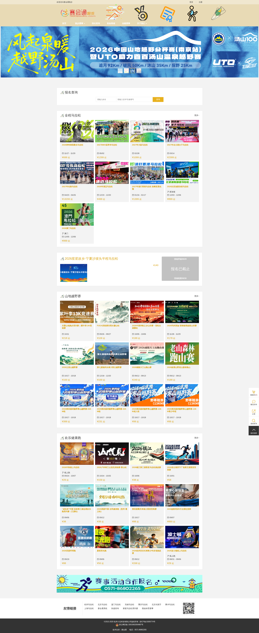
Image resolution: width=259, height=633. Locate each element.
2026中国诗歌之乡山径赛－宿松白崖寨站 (146, 327)
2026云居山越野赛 (70, 367)
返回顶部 (254, 433)
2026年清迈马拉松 (105, 186)
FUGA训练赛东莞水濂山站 (108, 326)
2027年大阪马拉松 (140, 145)
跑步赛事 (79, 23)
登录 (191, 2)
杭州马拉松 (89, 604)
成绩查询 (254, 424)
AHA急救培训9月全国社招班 (179, 509)
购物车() (253, 395)
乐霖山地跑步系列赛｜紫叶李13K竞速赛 (77, 327)
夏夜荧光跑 (101, 551)
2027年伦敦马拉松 (70, 186)
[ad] (129, 592)
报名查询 (96, 23)
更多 (196, 115)
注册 (200, 2)
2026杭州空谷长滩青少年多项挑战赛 (146, 552)
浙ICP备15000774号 (147, 622)
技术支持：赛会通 (120, 630)
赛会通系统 (102, 608)
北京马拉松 (102, 604)
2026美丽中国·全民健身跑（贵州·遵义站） (112, 510)
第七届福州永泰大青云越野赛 (109, 367)
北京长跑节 (156, 604)
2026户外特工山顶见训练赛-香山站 (112, 467)
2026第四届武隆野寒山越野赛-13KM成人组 (146, 410)
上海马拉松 (89, 608)
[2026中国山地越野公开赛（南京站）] (129, 51)
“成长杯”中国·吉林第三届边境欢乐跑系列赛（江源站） (76, 510)
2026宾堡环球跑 (69, 551)
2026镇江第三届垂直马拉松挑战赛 (146, 467)
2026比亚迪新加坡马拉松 (177, 186)
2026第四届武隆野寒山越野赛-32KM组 (111, 410)
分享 (253, 414)
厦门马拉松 (116, 604)
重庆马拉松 (143, 604)
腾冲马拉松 (170, 604)
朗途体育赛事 (147, 608)
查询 (158, 99)
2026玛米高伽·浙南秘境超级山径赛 (182, 326)
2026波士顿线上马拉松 (177, 551)
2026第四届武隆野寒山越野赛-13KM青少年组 (181, 410)
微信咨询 (254, 404)
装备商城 (111, 23)
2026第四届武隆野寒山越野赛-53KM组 (76, 410)
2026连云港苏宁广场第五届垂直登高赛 (181, 468)
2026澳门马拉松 (69, 228)
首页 (64, 23)
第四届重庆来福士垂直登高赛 (144, 509)
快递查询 (115, 608)
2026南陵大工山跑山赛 (141, 367)
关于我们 (141, 23)
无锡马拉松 (129, 604)
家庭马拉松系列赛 (130, 608)
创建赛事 (126, 23)
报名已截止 (180, 269)
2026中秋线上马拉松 (70, 467)
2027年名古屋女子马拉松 (177, 145)
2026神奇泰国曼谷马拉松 (72, 145)
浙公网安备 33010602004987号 (130, 625)
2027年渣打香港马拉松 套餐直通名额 (146, 187)
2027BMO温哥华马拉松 (107, 145)
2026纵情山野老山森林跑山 (178, 367)
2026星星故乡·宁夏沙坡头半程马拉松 (91, 258)
